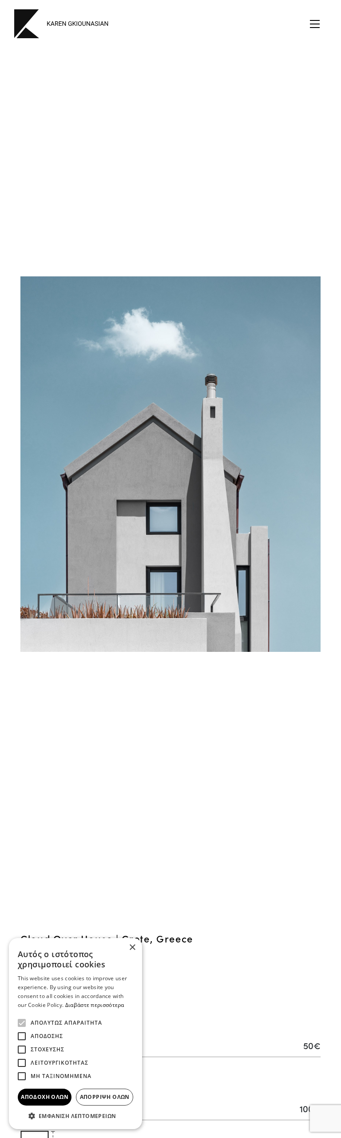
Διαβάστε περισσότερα (94, 1005)
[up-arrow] (330, 1090)
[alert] (75, 1033)
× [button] (132, 947)
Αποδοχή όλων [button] (44, 1097)
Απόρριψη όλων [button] (105, 1097)
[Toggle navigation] (315, 24)
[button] (75, 1115)
